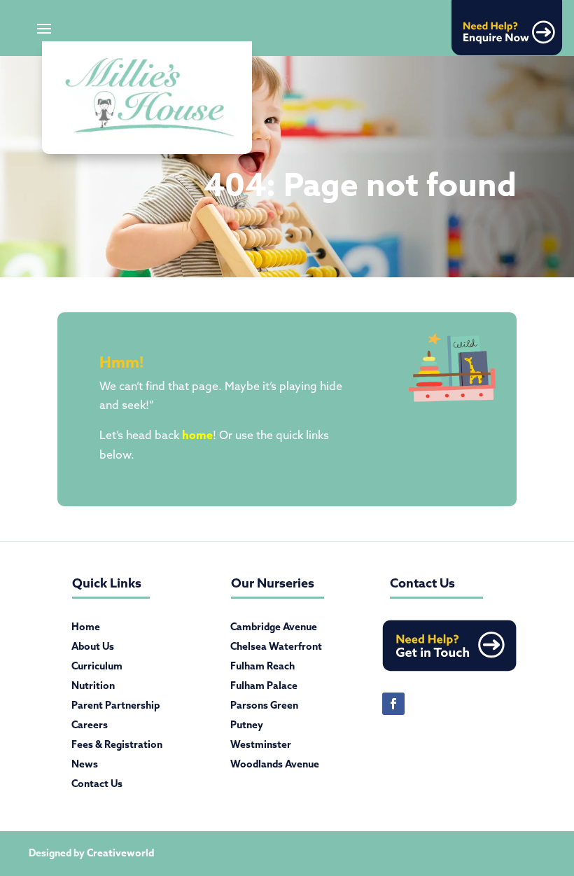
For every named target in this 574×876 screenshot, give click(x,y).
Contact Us (96, 786)
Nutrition (93, 688)
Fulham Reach (262, 669)
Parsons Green (264, 708)
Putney (246, 727)
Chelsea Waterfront (276, 649)
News (84, 767)
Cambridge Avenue (273, 629)
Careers (89, 727)
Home (85, 629)
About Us (92, 649)
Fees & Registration (116, 747)
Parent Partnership (115, 708)
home (197, 435)
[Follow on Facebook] (393, 704)
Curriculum (96, 669)
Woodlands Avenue (274, 767)
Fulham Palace (264, 688)
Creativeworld (120, 853)
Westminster (260, 747)
